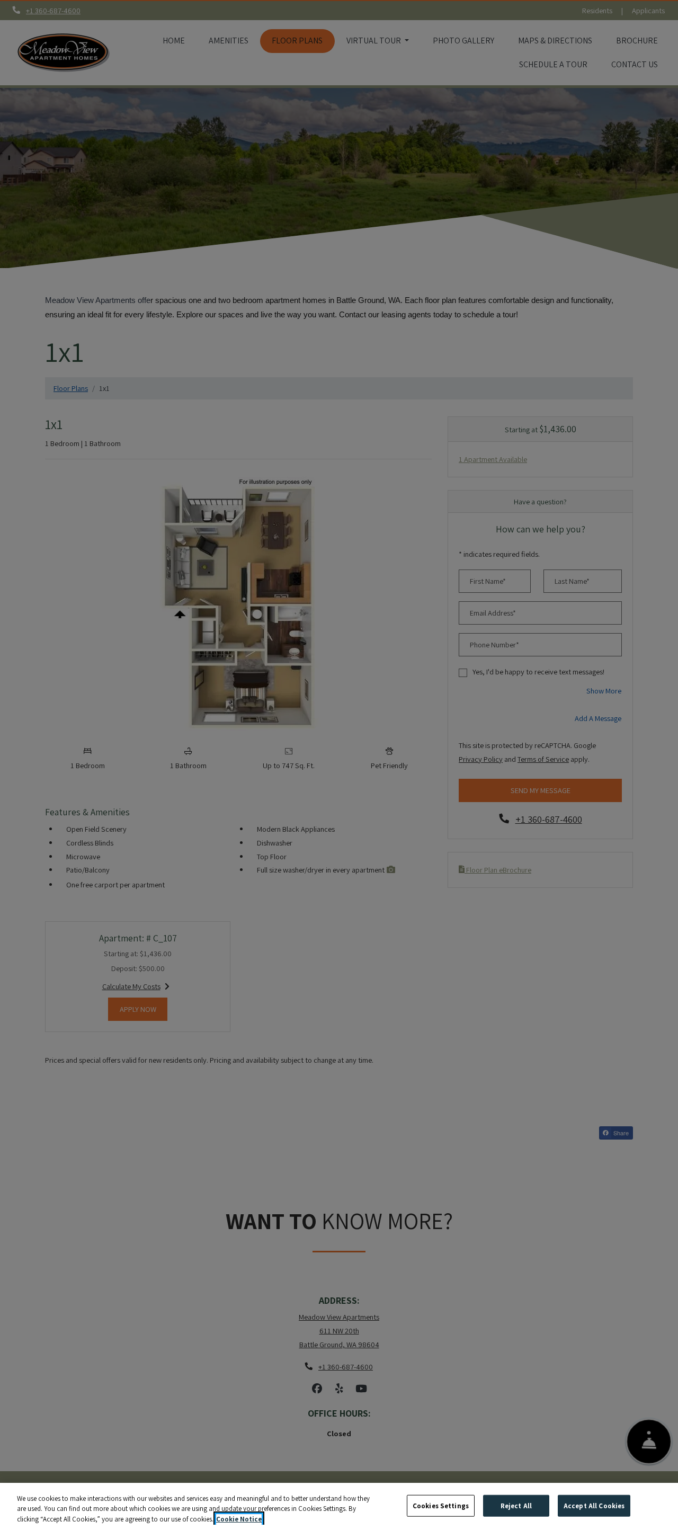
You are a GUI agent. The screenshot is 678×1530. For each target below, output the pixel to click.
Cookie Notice (239, 1519)
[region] (339, 1506)
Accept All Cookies (594, 1505)
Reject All (516, 1505)
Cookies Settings (441, 1505)
